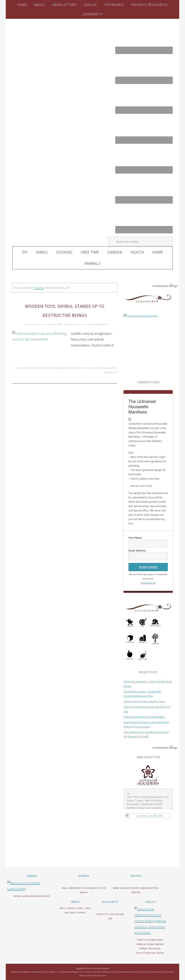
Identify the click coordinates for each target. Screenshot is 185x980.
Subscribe (148, 567)
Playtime (31, 368)
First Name (135, 537)
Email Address (137, 550)
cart (74, 368)
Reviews (41, 368)
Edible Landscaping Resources (32, 896)
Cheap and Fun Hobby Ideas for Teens (144, 701)
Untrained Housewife (36, 34)
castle (80, 368)
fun (87, 368)
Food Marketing (159, 286)
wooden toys (110, 372)
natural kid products (100, 368)
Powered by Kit (148, 582)
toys (114, 368)
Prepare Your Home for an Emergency (144, 716)
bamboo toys (64, 368)
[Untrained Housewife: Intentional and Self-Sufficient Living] (148, 786)
